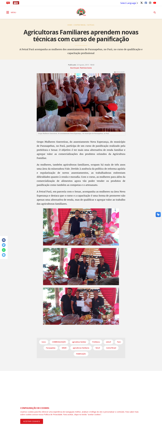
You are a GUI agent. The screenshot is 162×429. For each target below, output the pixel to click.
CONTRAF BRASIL (80, 25)
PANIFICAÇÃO (81, 354)
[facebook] (146, 2)
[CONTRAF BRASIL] (81, 12)
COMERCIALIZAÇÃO (59, 342)
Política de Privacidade (53, 414)
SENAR (64, 348)
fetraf (98, 348)
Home (69, 25)
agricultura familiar (79, 342)
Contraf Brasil (111, 348)
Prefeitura (96, 342)
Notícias (90, 25)
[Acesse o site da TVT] (8, 3)
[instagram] (150, 2)
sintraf (108, 342)
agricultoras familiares (81, 348)
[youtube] (154, 2)
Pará (118, 342)
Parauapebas (50, 348)
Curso (44, 342)
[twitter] (141, 2)
